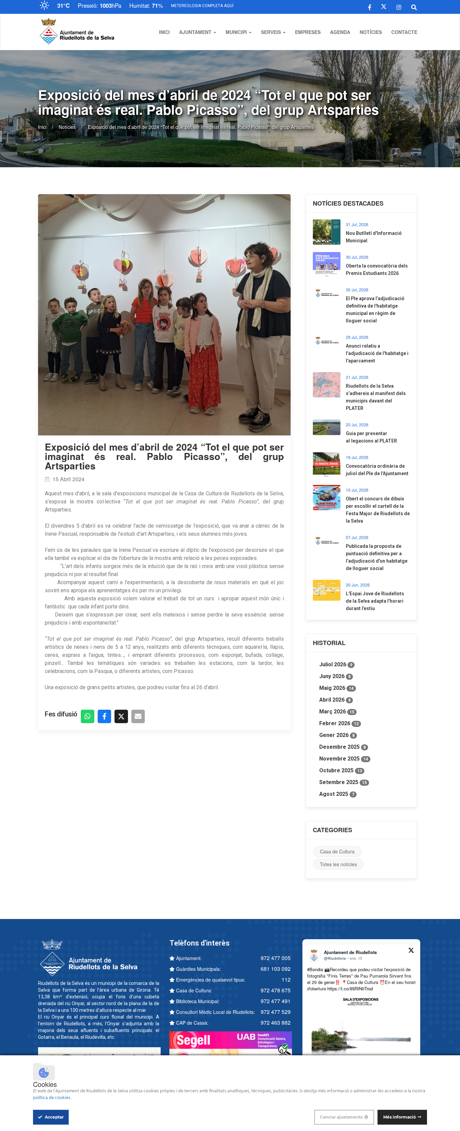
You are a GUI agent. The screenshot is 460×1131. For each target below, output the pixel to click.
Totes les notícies (338, 864)
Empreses (308, 32)
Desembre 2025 (342, 747)
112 (286, 979)
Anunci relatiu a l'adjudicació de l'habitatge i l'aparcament (377, 353)
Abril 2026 (335, 700)
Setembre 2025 (343, 782)
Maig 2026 (336, 688)
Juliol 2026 (335, 664)
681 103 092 (276, 969)
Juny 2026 (335, 676)
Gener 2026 (337, 735)
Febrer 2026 (339, 723)
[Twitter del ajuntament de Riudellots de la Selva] (384, 6)
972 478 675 (276, 990)
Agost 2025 (336, 794)
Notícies (371, 32)
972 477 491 (276, 1001)
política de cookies (52, 1098)
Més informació (399, 1117)
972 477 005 (276, 958)
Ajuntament (196, 32)
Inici (164, 32)
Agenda (340, 32)
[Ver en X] (411, 951)
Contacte (404, 32)
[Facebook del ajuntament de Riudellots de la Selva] (369, 6)
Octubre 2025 (340, 770)
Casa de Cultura (337, 851)
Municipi (237, 32)
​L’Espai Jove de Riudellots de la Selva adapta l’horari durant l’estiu (375, 601)
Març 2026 (336, 711)
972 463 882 (276, 1022)
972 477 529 (276, 1012)
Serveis (271, 32)
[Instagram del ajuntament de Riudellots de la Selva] (398, 6)
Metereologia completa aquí (202, 5)
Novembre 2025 (343, 758)
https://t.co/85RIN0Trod (350, 988)
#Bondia (315, 969)
